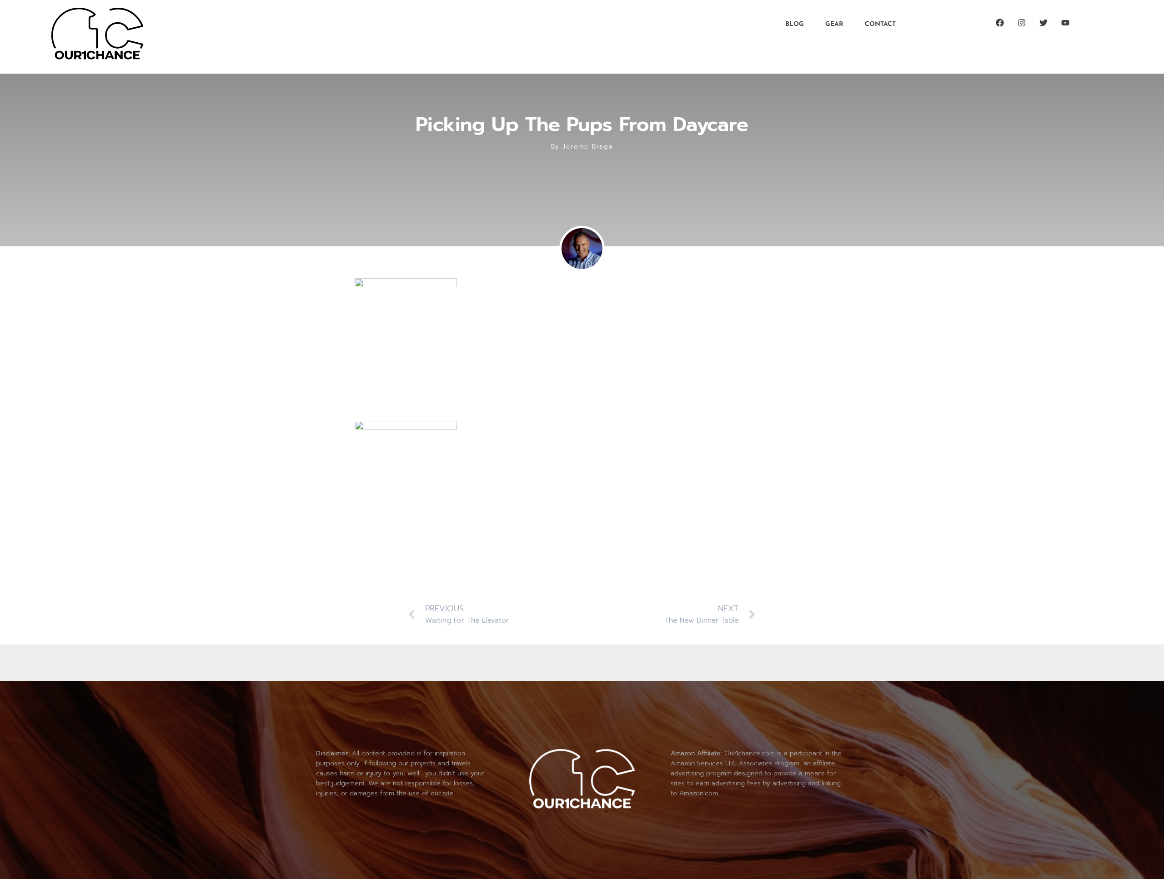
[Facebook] (1000, 23)
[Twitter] (1043, 23)
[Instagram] (1021, 23)
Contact (880, 24)
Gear (834, 24)
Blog (794, 24)
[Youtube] (1065, 23)
